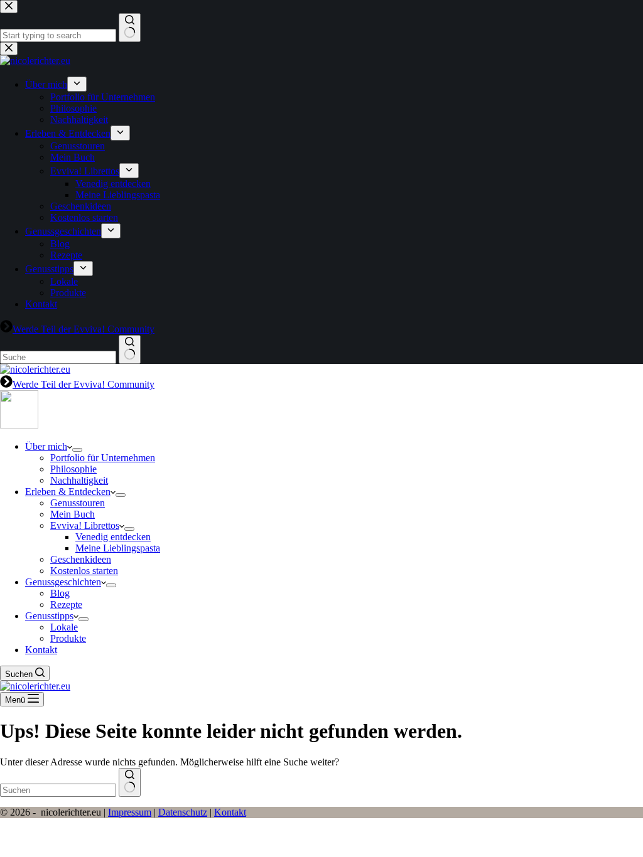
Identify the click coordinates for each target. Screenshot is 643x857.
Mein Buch (72, 514)
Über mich (46, 446)
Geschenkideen (80, 559)
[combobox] (58, 790)
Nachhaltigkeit (79, 480)
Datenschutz (182, 812)
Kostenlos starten (84, 570)
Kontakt (41, 649)
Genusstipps (49, 615)
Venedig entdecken (113, 536)
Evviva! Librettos (84, 525)
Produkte (68, 638)
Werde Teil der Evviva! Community (83, 384)
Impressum (129, 812)
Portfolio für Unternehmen (102, 457)
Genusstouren (77, 503)
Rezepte (66, 604)
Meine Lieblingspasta (117, 548)
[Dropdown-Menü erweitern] (77, 450)
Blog (60, 593)
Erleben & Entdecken (68, 491)
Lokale (64, 627)
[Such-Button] (130, 782)
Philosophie (73, 469)
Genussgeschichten (63, 582)
